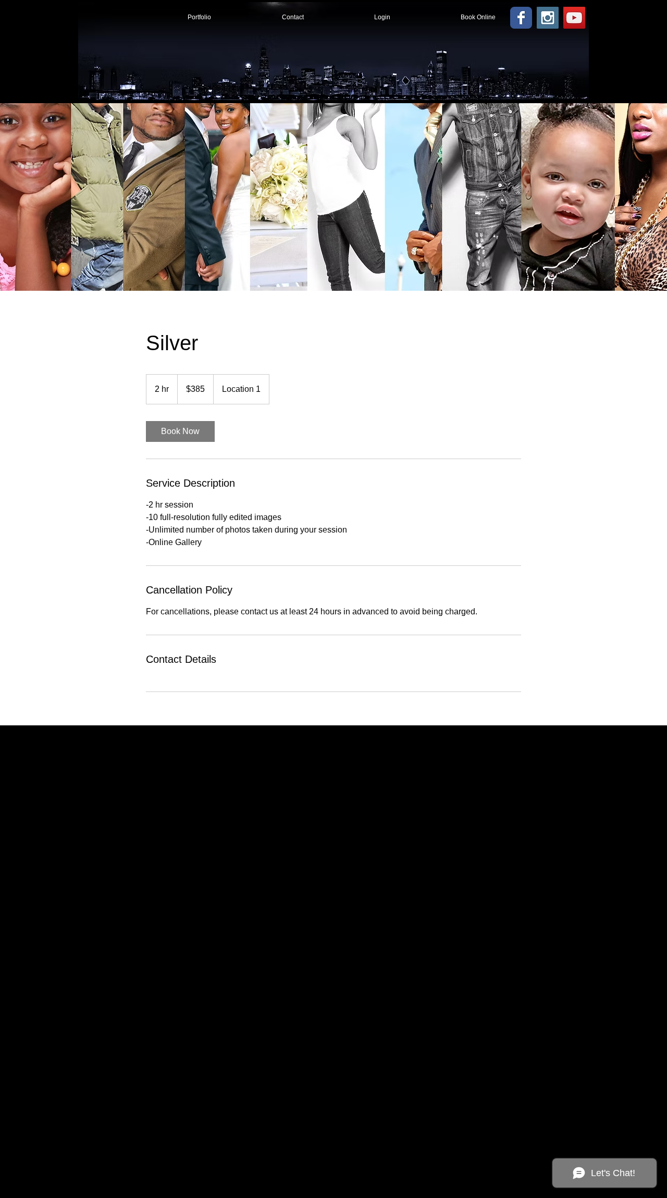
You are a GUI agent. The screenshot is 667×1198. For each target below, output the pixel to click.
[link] (180, 431)
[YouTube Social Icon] (574, 18)
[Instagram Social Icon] (548, 18)
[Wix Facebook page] (521, 18)
